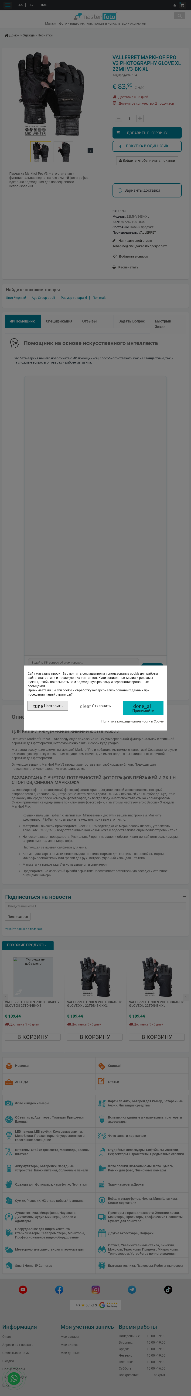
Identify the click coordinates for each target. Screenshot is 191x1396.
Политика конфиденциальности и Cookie (132, 721)
